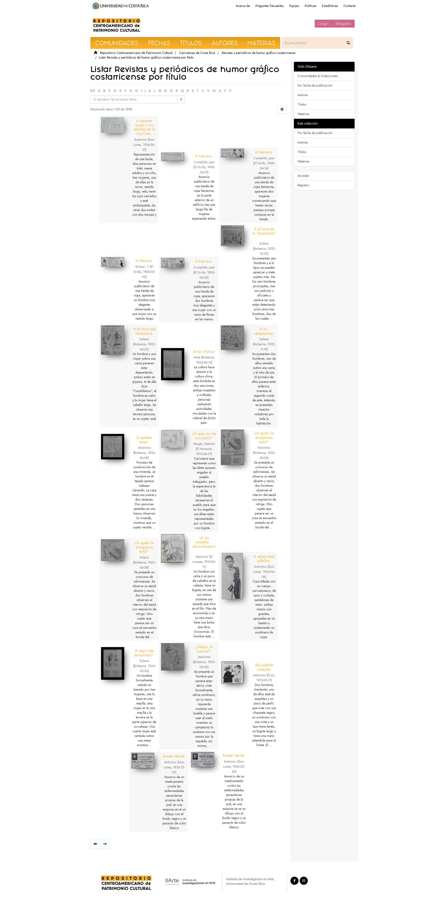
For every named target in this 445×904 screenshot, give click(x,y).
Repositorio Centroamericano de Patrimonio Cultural (136, 53)
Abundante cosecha (264, 667)
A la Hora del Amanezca (144, 331)
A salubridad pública (264, 559)
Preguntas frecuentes (269, 6)
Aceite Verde (173, 756)
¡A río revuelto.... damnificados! (204, 542)
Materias (303, 114)
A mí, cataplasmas (263, 331)
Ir (181, 99)
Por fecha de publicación (315, 85)
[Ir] (348, 43)
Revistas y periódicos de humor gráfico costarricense (258, 53)
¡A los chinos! (203, 351)
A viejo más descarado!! (144, 653)
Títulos (302, 104)
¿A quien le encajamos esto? (264, 437)
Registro (343, 23)
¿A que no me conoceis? (204, 436)
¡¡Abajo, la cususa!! (204, 649)
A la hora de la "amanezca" (264, 231)
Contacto (349, 6)
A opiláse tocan (144, 440)
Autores (303, 95)
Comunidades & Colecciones (318, 76)
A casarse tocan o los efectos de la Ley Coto (144, 127)
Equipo (294, 6)
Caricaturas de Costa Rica (197, 53)
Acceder (303, 176)
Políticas (310, 6)
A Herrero (203, 156)
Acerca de (243, 6)
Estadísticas (330, 6)
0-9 (92, 91)
